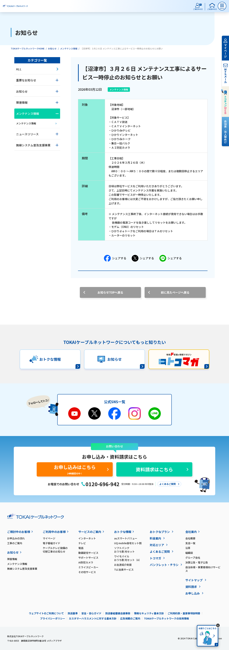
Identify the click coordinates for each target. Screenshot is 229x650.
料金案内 (155, 538)
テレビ (82, 543)
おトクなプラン (160, 532)
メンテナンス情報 (68, 48)
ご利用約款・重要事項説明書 (184, 613)
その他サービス (87, 572)
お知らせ (52, 48)
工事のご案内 (14, 543)
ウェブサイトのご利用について (46, 613)
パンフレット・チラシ (164, 565)
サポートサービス (88, 557)
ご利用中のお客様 (54, 532)
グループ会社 (192, 557)
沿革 (187, 548)
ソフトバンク (124, 549)
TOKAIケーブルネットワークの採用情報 (166, 618)
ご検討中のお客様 (18, 532)
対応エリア (157, 545)
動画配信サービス (88, 553)
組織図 (189, 553)
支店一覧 (190, 543)
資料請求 (191, 587)
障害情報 (12, 559)
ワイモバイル (127, 558)
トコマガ (155, 558)
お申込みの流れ (16, 538)
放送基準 (73, 613)
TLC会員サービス (124, 569)
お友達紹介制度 (123, 564)
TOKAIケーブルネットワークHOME (28, 48)
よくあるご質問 (160, 551)
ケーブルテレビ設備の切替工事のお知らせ (55, 549)
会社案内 (191, 532)
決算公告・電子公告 (196, 562)
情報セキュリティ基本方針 (149, 613)
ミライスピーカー (88, 567)
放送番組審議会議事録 (117, 613)
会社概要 (190, 538)
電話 (80, 548)
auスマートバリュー (125, 538)
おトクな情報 (122, 532)
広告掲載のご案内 (130, 618)
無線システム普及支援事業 (22, 568)
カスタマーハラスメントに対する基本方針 (92, 618)
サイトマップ (194, 580)
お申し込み (192, 593)
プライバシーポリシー (52, 618)
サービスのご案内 (89, 532)
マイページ (49, 538)
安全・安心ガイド (91, 613)
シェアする (119, 258)
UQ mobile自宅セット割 (128, 543)
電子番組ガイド (51, 543)
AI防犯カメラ (85, 562)
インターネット (87, 538)
